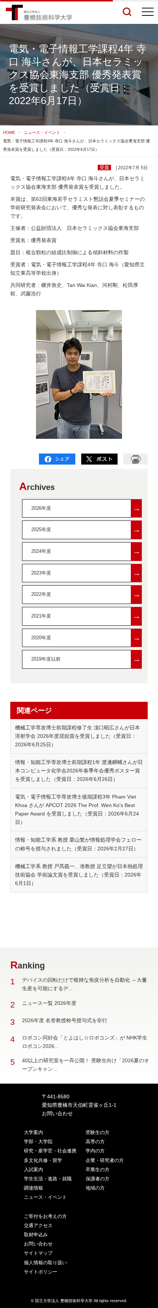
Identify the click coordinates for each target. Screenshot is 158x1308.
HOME (9, 132)
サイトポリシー (40, 1272)
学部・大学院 (38, 1141)
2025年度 (85, 529)
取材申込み (36, 1234)
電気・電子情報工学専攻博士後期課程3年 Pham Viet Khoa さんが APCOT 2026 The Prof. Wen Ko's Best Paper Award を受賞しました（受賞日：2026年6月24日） (77, 809)
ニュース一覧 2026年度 (49, 1003)
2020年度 (85, 637)
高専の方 (95, 1141)
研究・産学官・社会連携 (50, 1151)
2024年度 (85, 551)
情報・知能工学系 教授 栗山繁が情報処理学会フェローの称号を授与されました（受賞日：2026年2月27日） (78, 844)
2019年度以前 (85, 659)
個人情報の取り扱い (45, 1262)
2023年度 (85, 573)
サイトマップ (38, 1253)
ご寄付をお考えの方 (45, 1216)
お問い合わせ (57, 1113)
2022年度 (85, 594)
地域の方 (95, 1188)
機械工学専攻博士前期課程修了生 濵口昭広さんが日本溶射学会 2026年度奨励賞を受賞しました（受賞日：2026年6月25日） (77, 736)
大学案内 (33, 1132)
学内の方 (95, 1151)
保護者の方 (97, 1178)
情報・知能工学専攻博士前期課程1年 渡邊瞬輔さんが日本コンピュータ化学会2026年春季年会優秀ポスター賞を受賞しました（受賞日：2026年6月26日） (79, 770)
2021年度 (85, 616)
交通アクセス (38, 1225)
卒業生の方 (97, 1169)
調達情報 (33, 1188)
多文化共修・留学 (43, 1160)
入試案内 (33, 1169)
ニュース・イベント (42, 132)
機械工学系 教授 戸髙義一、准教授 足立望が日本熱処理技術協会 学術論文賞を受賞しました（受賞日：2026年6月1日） (79, 874)
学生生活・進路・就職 (48, 1178)
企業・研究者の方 (105, 1160)
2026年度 (85, 508)
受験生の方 (97, 1132)
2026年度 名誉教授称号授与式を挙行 (64, 1020)
